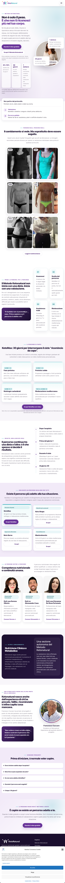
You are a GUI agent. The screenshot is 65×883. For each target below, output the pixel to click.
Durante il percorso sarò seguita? (16, 784)
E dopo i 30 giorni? (11, 790)
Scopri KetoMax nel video (32, 407)
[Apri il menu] (61, 3)
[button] (62, 849)
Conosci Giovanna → (53, 619)
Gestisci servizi (6, 863)
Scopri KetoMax (11, 522)
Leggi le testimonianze (32, 253)
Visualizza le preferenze (32, 877)
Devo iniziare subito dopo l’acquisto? (17, 765)
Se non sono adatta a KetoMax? (15, 778)
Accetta (32, 867)
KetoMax (37, 845)
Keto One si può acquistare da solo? (16, 772)
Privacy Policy (35, 880)
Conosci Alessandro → (32, 619)
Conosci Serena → (10, 619)
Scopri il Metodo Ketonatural (13, 52)
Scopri (48, 522)
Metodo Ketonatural (41, 843)
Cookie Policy (28, 880)
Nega (32, 872)
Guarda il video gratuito (11, 47)
